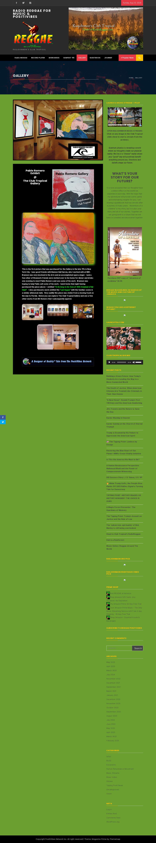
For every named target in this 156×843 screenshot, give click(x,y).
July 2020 (110, 720)
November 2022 (113, 679)
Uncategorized (112, 789)
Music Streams (112, 773)
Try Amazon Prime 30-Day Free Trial (125, 604)
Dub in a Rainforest (115, 540)
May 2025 (110, 662)
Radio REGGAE (21, 58)
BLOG (108, 761)
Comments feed (113, 818)
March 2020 (111, 736)
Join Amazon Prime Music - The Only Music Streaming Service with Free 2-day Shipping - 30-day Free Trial (124, 611)
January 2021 (112, 695)
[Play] (109, 362)
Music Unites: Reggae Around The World (122, 547)
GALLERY (82, 58)
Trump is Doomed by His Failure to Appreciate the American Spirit (122, 434)
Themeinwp (115, 839)
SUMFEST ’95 (68, 58)
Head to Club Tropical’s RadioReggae (123, 534)
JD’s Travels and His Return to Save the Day (123, 410)
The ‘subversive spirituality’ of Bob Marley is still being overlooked (122, 526)
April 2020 (110, 732)
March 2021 (111, 691)
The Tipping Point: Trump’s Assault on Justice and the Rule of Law (124, 517)
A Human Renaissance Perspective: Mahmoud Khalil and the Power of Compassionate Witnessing (122, 468)
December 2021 (113, 683)
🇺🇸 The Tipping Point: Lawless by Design (121, 443)
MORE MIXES (54, 58)
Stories (109, 781)
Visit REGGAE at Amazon (120, 593)
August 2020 (111, 716)
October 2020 (112, 708)
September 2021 (113, 687)
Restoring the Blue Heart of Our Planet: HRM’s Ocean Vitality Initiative (123, 452)
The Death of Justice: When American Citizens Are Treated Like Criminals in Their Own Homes (124, 391)
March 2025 (111, 670)
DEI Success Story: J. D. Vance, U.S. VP (124, 477)
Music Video (111, 777)
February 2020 (112, 741)
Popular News (128, 58)
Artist (108, 756)
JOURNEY (108, 58)
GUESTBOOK (95, 58)
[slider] (139, 362)
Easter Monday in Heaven (118, 418)
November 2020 (113, 703)
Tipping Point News (114, 785)
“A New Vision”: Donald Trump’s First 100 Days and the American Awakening (124, 401)
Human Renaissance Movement (120, 769)
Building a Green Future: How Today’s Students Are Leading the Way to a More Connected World (123, 379)
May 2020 (110, 728)
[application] (124, 362)
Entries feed (111, 814)
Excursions (111, 765)
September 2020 (113, 712)
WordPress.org (112, 822)
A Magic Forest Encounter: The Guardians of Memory (120, 508)
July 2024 (110, 675)
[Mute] (134, 362)
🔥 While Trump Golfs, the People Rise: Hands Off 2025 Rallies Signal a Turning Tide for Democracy (124, 486)
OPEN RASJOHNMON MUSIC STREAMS (124, 131)
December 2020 (113, 699)
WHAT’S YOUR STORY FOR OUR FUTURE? (125, 177)
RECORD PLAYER (38, 58)
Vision (109, 794)
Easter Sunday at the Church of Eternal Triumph (124, 425)
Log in (109, 809)
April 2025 (110, 666)
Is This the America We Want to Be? (123, 460)
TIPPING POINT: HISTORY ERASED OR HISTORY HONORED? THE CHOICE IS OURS (123, 498)
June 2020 (110, 724)
